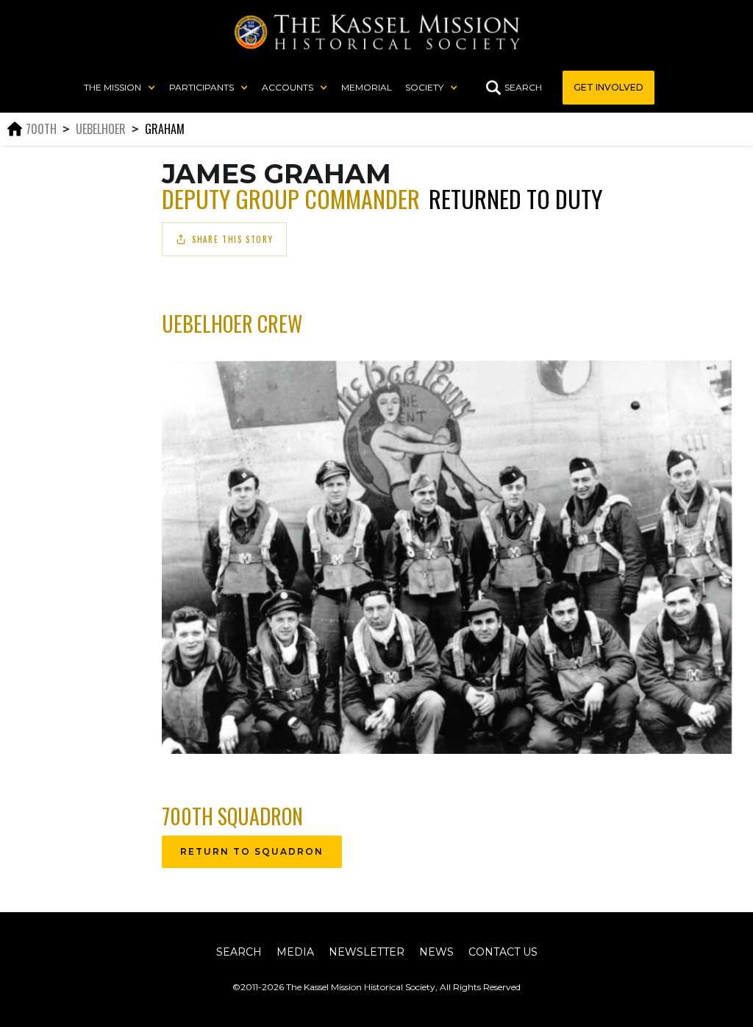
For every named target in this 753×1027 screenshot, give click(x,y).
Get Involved (608, 87)
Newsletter (366, 952)
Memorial (366, 87)
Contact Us (503, 952)
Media (295, 952)
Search (239, 952)
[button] (120, 88)
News (436, 952)
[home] (377, 32)
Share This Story (232, 239)
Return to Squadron (252, 851)
